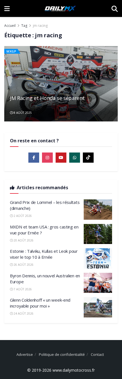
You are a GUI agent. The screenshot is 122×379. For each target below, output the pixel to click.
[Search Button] (115, 8)
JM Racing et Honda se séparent (48, 101)
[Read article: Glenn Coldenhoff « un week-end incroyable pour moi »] (98, 307)
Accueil (10, 25)
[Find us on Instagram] (47, 158)
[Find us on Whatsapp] (74, 158)
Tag (24, 25)
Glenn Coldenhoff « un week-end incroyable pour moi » (40, 303)
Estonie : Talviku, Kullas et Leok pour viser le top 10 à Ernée (44, 254)
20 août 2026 (23, 240)
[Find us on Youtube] (61, 158)
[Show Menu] (7, 8)
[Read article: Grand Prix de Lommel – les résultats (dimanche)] (98, 209)
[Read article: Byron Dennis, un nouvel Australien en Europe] (98, 283)
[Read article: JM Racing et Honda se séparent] (61, 83)
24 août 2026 (23, 313)
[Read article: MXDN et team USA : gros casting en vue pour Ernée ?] (98, 234)
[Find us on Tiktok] (88, 158)
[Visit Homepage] (60, 8)
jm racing (40, 25)
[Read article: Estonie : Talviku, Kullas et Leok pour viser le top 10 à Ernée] (98, 258)
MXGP (11, 51)
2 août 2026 (22, 216)
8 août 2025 (22, 113)
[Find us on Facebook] (33, 158)
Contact (97, 354)
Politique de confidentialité (62, 354)
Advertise (24, 354)
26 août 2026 (23, 265)
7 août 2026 (22, 289)
